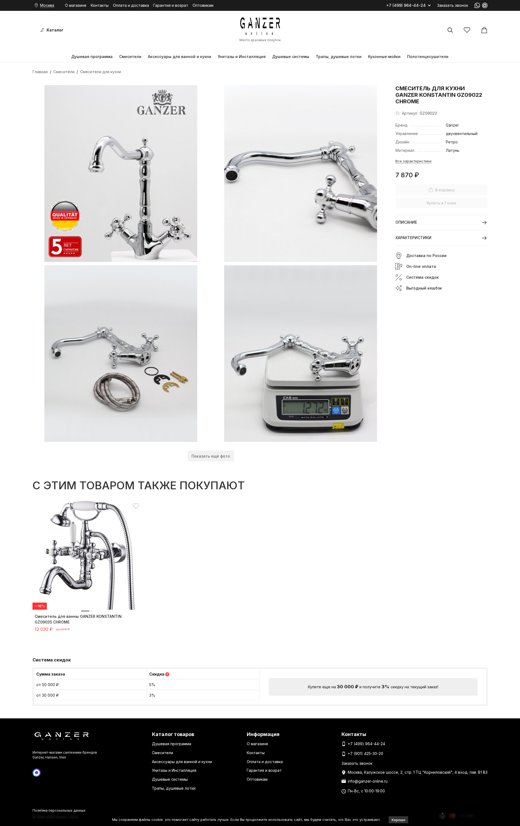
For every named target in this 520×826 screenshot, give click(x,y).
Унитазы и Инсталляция (242, 56)
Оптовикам (203, 5)
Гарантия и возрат (170, 5)
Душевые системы (290, 56)
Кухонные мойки (384, 56)
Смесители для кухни (100, 71)
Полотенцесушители (427, 56)
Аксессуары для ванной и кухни (179, 56)
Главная (40, 71)
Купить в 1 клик (441, 203)
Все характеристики (413, 161)
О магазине (75, 5)
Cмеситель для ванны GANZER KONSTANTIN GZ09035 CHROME (78, 619)
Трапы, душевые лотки (339, 56)
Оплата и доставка (131, 5)
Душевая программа (92, 56)
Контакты (100, 5)
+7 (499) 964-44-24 (406, 5)
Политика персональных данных (59, 810)
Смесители (130, 56)
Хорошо (398, 820)
